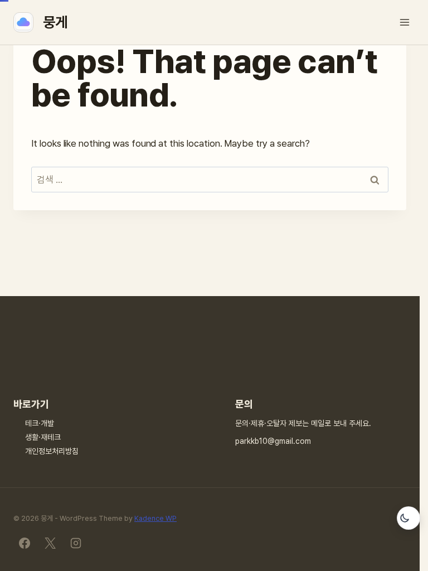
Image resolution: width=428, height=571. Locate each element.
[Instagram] (76, 543)
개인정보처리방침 (52, 451)
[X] (50, 543)
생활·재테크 (43, 437)
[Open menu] (404, 22)
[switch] (408, 518)
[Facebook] (24, 543)
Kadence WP (155, 518)
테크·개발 (39, 423)
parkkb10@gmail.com (273, 441)
